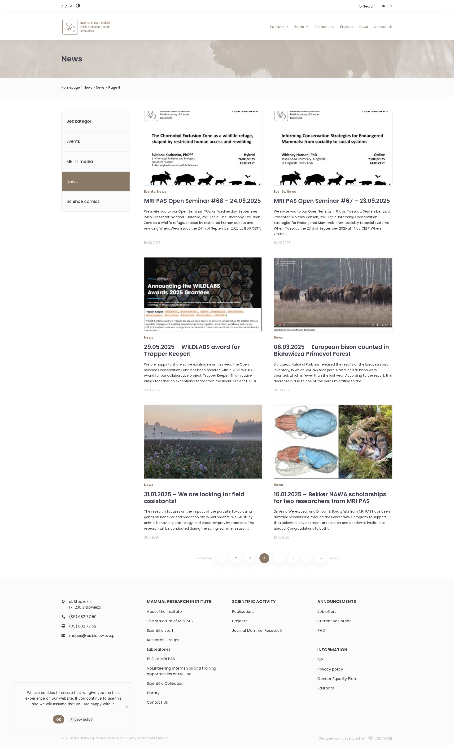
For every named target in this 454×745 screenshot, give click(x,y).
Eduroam (325, 688)
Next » (335, 558)
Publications (324, 26)
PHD (321, 630)
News (363, 26)
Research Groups (163, 640)
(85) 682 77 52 (82, 626)
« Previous (204, 558)
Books (299, 26)
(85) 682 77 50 (82, 616)
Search (368, 6)
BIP (320, 659)
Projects (347, 26)
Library (153, 693)
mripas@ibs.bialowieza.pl (92, 635)
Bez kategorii (79, 121)
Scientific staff (160, 630)
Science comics (83, 201)
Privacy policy (330, 669)
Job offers (326, 611)
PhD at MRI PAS (161, 659)
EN (383, 6)
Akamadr (384, 738)
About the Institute (164, 611)
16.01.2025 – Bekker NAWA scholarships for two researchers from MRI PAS (330, 497)
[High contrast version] (78, 6)
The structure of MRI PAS (170, 621)
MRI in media (79, 161)
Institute (277, 26)
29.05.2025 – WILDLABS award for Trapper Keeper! (192, 350)
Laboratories (158, 649)
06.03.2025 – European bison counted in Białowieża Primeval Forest (331, 350)
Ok (58, 719)
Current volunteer (334, 621)
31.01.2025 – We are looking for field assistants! (194, 497)
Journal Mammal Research (257, 630)
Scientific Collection (165, 683)
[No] (126, 706)
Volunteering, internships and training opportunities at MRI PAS (181, 671)
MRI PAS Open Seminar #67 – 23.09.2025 (332, 201)
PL (391, 6)
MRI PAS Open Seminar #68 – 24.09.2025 (202, 201)
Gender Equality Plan (336, 678)
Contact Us (383, 26)
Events (149, 191)
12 (321, 558)
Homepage (70, 87)
